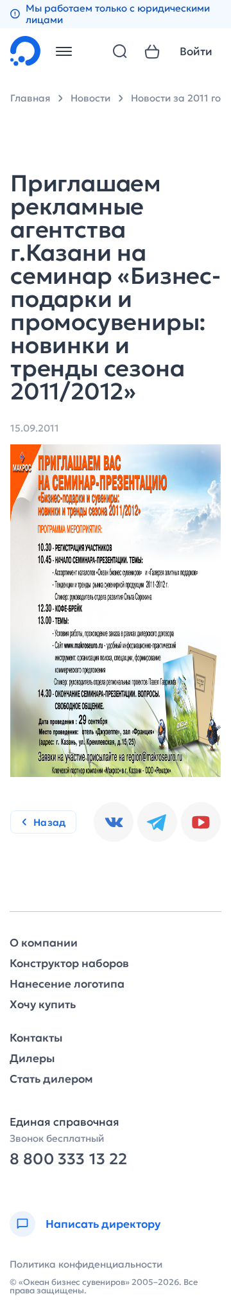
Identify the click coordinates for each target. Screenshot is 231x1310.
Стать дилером (51, 1079)
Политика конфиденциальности (86, 1264)
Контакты (36, 1038)
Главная (30, 98)
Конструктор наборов (69, 963)
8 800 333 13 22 (68, 1159)
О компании (44, 943)
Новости (90, 98)
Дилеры (32, 1058)
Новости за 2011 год (179, 98)
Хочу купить (43, 1004)
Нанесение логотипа (67, 984)
